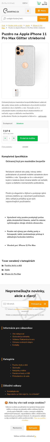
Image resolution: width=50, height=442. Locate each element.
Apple (27, 26)
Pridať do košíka (27, 138)
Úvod (3, 26)
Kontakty (15, 345)
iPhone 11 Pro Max (13, 274)
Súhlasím (33, 428)
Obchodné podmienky (21, 336)
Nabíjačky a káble (19, 370)
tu (35, 436)
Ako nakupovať (18, 334)
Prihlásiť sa (36, 304)
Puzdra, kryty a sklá (15, 26)
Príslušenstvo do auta (20, 376)
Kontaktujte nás (13, 391)
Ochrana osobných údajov (22, 342)
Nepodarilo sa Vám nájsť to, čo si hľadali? (23, 394)
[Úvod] (11, 11)
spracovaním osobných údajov (24, 309)
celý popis (42, 116)
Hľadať (43, 18)
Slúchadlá (16, 368)
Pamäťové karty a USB (21, 373)
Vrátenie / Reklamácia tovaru (23, 339)
